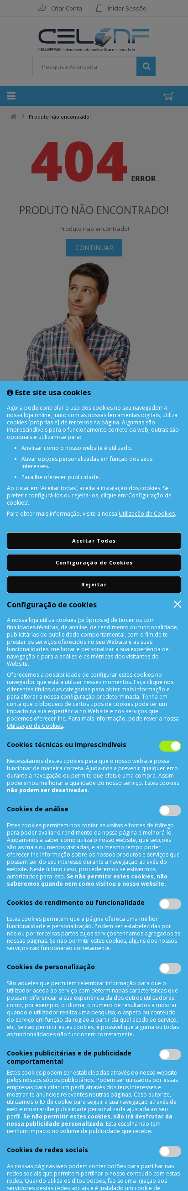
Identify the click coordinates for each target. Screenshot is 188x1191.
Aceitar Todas (94, 540)
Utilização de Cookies (147, 513)
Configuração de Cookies (94, 562)
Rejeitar (94, 584)
